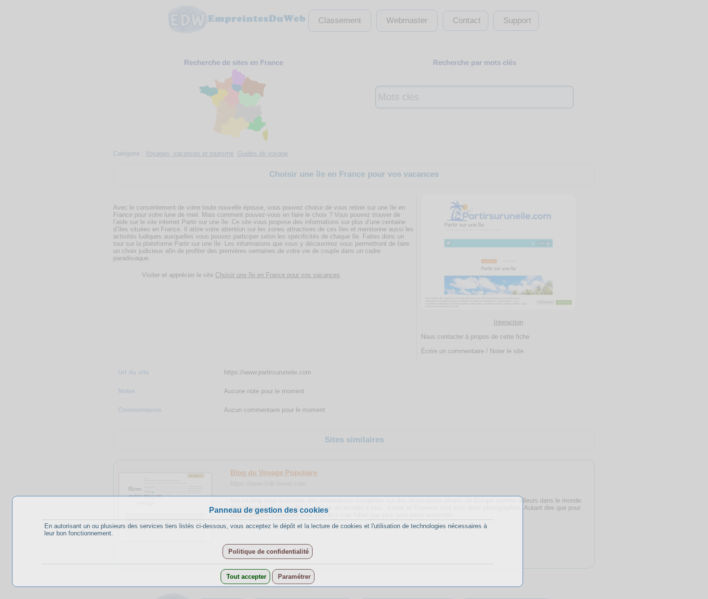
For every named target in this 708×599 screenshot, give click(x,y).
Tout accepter (245, 576)
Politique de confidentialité (267, 551)
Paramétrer (293, 576)
